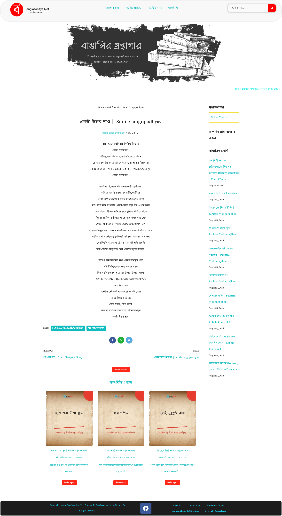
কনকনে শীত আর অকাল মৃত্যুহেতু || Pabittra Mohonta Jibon (221, 255)
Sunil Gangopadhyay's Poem (67, 328)
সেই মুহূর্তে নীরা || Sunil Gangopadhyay (172, 451)
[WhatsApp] (121, 340)
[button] (134, 8)
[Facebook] (112, 340)
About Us (177, 506)
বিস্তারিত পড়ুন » (68, 483)
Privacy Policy (194, 506)
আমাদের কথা (111, 8)
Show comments (121, 369)
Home (101, 107)
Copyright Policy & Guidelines (185, 511)
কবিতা (105, 133)
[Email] (129, 340)
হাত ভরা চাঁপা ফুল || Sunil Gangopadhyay (69, 451)
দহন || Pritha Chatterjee (223, 193)
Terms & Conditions (215, 506)
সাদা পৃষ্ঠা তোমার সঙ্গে (96, 328)
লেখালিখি (173, 8)
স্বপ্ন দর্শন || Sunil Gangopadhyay (121, 451)
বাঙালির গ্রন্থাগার (132, 8)
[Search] (272, 8)
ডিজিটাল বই (156, 8)
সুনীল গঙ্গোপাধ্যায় (117, 133)
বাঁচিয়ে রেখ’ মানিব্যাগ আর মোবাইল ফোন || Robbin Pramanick (222, 343)
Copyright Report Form (215, 511)
